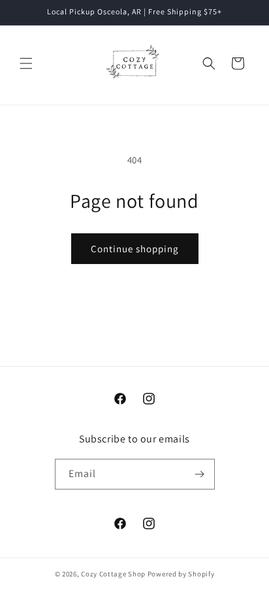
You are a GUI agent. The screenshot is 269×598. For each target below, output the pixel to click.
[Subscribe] (199, 474)
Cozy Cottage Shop (113, 573)
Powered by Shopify (181, 573)
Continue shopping (135, 248)
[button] (26, 63)
